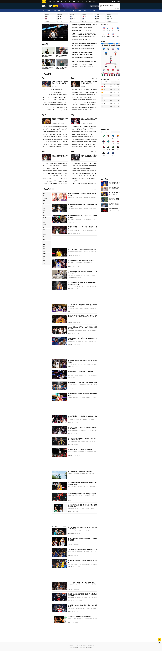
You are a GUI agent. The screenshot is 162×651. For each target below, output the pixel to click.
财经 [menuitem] (82, 1)
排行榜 (48, 10)
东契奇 (84, 10)
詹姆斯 (68, 10)
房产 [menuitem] (62, 1)
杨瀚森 (59, 10)
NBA (50, 6)
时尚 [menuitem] (74, 1)
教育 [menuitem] (70, 1)
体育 (44, 6)
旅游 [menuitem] (66, 1)
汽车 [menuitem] (58, 1)
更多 (67, 44)
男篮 (94, 10)
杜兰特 (74, 10)
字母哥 (79, 10)
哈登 (96, 115)
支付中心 (69, 645)
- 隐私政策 (92, 645)
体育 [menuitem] (54, 1)
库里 (64, 10)
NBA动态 (46, 189)
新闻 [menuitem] (50, 1)
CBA (90, 10)
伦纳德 (93, 115)
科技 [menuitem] (78, 1)
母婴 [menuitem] (90, 1)
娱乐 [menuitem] (86, 1)
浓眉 (96, 78)
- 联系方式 (80, 645)
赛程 (44, 10)
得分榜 (54, 10)
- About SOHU (84, 645)
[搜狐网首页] (44, 1)
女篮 (98, 10)
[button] (42, 17)
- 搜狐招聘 (72, 645)
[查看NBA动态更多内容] (53, 189)
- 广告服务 (76, 645)
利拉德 (96, 151)
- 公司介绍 (89, 645)
